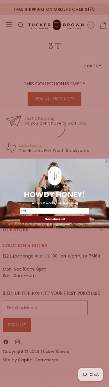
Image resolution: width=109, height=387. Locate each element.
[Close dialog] (106, 161)
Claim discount (54, 219)
